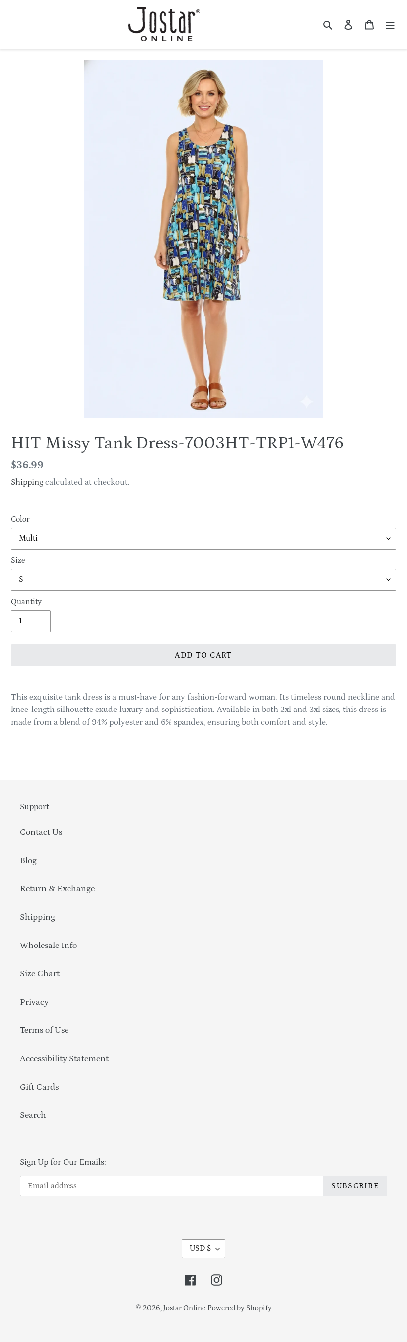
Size (18, 560)
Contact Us (41, 832)
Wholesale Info (48, 945)
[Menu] (390, 24)
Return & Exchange (57, 889)
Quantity (26, 601)
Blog (28, 861)
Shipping (27, 482)
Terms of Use (44, 1030)
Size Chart (40, 974)
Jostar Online (184, 1308)
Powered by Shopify (239, 1308)
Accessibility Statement (64, 1059)
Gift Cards (39, 1087)
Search (33, 1115)
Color (20, 519)
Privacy (34, 1002)
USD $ (200, 1248)
